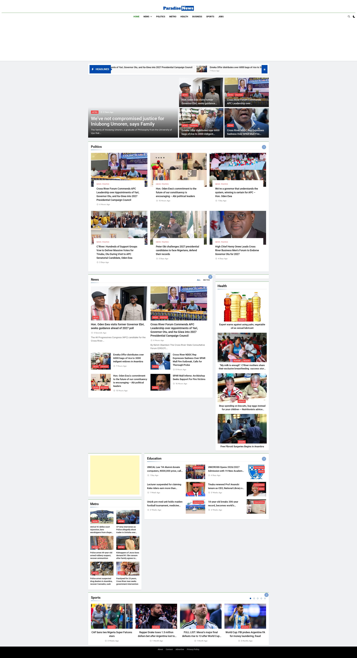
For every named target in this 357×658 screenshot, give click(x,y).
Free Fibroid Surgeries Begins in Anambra (242, 446)
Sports (210, 16)
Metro (172, 16)
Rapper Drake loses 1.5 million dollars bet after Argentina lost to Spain (156, 636)
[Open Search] (349, 16)
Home (136, 16)
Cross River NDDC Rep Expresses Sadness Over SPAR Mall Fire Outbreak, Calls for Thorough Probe (246, 134)
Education (198, 467)
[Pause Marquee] (264, 69)
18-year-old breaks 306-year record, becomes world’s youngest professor (223, 505)
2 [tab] (254, 598)
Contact (169, 649)
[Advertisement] (178, 41)
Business (197, 16)
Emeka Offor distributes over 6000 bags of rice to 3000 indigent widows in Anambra (199, 67)
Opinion (193, 125)
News (146, 16)
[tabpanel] (112, 623)
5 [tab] (265, 598)
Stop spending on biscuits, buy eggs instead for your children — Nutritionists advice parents (242, 409)
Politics (160, 16)
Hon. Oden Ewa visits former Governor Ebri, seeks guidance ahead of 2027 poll (198, 103)
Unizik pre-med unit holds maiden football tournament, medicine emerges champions (164, 505)
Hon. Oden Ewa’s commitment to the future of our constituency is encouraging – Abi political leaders (176, 192)
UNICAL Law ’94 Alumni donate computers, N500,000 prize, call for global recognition (164, 471)
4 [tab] (261, 598)
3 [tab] (257, 598)
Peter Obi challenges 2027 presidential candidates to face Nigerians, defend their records (177, 250)
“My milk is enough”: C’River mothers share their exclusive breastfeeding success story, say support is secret (242, 369)
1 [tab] (250, 598)
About (160, 649)
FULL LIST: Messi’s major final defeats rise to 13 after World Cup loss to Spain (200, 636)
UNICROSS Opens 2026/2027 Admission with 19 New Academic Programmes (226, 471)
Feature (237, 360)
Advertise (180, 649)
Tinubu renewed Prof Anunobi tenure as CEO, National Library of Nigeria (225, 488)
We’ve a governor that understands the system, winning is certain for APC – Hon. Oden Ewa (236, 192)
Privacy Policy (193, 649)
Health (184, 16)
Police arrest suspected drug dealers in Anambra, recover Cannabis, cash (101, 581)
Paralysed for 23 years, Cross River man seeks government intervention (127, 581)
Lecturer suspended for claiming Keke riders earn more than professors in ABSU (164, 488)
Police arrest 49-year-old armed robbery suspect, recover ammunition (101, 555)
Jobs (221, 16)
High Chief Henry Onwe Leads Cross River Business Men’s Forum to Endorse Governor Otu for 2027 (237, 250)
